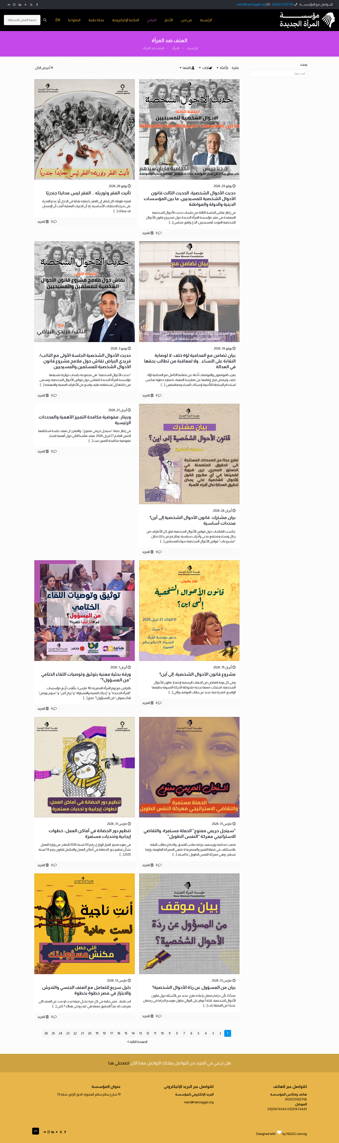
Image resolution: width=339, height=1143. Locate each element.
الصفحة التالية (138, 1042)
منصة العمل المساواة (22, 20)
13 (140, 1033)
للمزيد (146, 233)
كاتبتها (187, 68)
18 (104, 1033)
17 (111, 1033)
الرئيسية (192, 48)
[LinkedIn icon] (19, 4)
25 (53, 1033)
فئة (222, 68)
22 (75, 1033)
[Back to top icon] (35, 1131)
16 (118, 1033)
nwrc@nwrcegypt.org (251, 4)
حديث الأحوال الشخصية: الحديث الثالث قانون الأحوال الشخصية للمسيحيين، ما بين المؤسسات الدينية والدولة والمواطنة (190, 198)
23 (67, 1033)
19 (97, 1033)
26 (46, 1033)
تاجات (205, 68)
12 (147, 1033)
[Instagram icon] (14, 4)
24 (60, 1033)
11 (155, 1033)
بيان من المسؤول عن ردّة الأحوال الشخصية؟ (194, 987)
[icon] (8, 4)
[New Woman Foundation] (307, 20)
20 (89, 1033)
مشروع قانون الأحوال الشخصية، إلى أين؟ (197, 674)
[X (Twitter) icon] (31, 4)
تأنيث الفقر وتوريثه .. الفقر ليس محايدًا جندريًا (88, 192)
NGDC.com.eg (296, 1134)
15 (126, 1033)
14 (133, 1033)
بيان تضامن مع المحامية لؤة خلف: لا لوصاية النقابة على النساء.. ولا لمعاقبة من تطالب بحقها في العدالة (190, 361)
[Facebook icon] (37, 4)
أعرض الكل (42, 68)
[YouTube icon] (25, 4)
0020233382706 (283, 4)
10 (162, 1033)
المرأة (175, 48)
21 (82, 1033)
